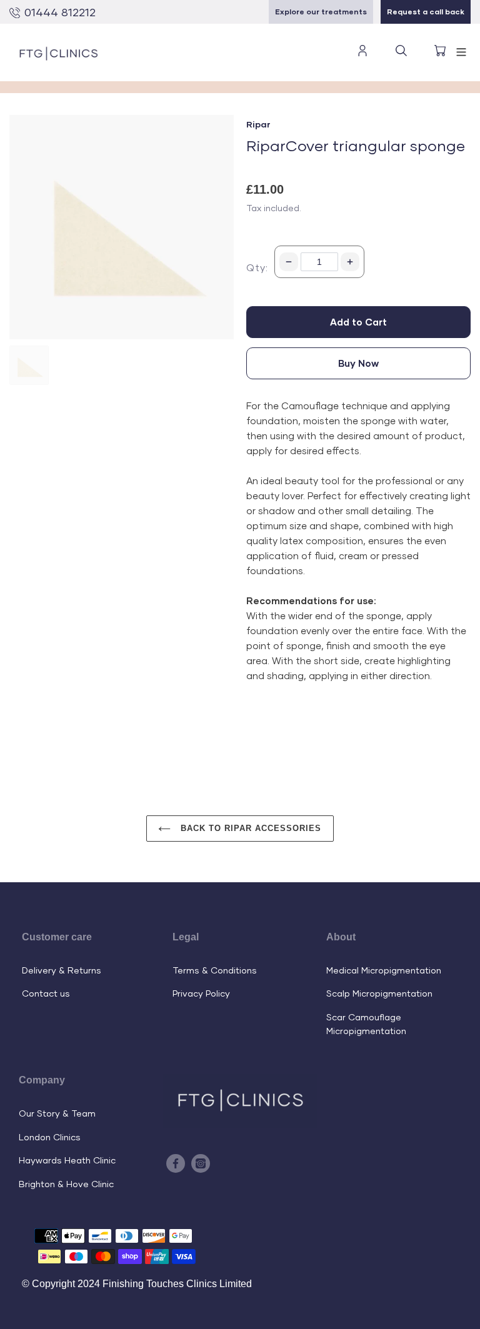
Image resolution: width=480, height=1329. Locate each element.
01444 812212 (60, 12)
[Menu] (461, 50)
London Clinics (50, 1137)
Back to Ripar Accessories (249, 828)
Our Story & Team (57, 1113)
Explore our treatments (321, 11)
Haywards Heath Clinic (67, 1160)
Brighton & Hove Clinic (66, 1183)
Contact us (46, 993)
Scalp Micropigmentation (379, 993)
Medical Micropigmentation (383, 970)
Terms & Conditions (214, 970)
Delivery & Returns (61, 970)
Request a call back (425, 11)
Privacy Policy (201, 993)
